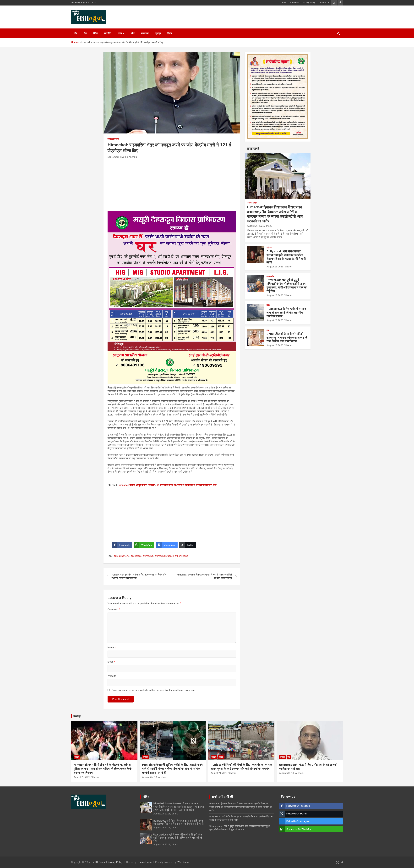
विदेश (95, 33)
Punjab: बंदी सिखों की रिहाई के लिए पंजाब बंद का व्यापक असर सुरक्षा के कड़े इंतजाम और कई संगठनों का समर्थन (241, 767)
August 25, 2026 (82, 777)
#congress (136, 556)
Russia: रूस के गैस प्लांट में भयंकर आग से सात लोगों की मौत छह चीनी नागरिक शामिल (286, 312)
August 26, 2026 (255, 226)
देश (85, 33)
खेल (133, 33)
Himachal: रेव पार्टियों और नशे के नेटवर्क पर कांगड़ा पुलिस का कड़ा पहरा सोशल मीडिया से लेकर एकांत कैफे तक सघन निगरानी (103, 768)
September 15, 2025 (118, 157)
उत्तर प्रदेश (270, 276)
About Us (294, 2)
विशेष (169, 33)
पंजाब (221, 757)
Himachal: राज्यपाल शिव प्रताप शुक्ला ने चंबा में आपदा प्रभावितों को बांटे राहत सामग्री (204, 576)
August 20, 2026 (287, 773)
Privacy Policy (309, 2)
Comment (114, 609)
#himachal (147, 556)
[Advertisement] (172, 183)
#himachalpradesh (164, 556)
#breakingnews (122, 556)
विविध (146, 797)
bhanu (133, 157)
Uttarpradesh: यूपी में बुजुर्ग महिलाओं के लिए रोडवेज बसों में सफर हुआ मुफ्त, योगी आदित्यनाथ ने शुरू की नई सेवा (287, 285)
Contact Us (324, 2)
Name (112, 647)
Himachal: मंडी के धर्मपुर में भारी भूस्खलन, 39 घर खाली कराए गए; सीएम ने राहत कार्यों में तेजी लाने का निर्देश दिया (167, 485)
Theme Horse (144, 862)
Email (111, 661)
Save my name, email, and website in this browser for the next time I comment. (154, 690)
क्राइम (158, 33)
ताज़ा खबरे (253, 148)
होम (75, 33)
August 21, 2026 (219, 773)
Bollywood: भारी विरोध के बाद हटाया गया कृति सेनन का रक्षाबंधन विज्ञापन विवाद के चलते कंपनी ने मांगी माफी (286, 256)
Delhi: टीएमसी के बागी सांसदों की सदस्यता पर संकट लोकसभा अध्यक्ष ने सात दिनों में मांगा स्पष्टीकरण (287, 337)
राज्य (120, 33)
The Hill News (97, 862)
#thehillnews (181, 556)
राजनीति (107, 33)
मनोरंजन (145, 33)
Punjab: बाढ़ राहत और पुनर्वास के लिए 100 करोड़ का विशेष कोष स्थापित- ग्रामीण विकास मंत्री (139, 576)
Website (112, 675)
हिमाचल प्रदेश (113, 139)
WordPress (183, 862)
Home (283, 2)
